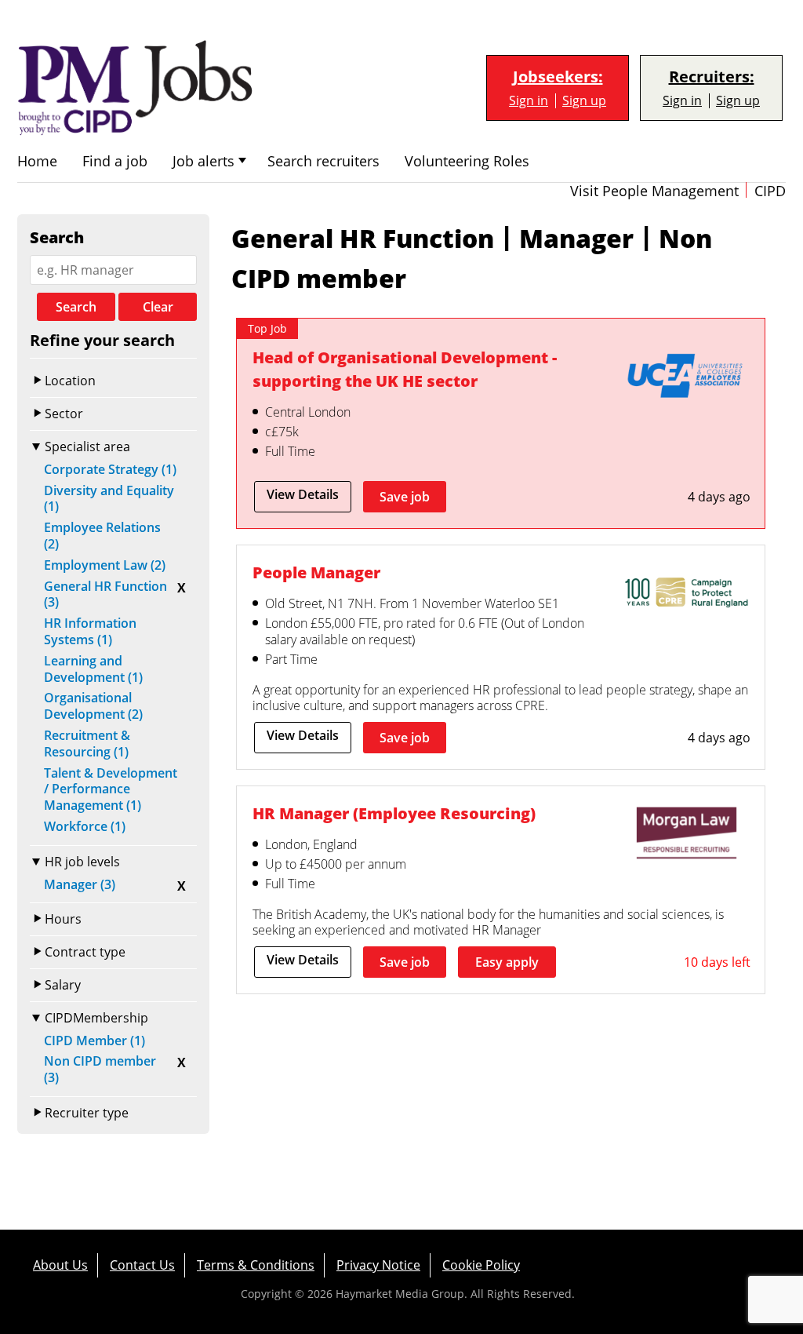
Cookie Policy (481, 1265)
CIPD (770, 191)
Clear (158, 306)
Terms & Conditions (255, 1265)
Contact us (142, 1265)
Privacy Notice (378, 1265)
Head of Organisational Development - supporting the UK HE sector (405, 369)
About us (60, 1265)
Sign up (584, 100)
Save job (405, 496)
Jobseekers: (558, 76)
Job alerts (203, 161)
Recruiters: (711, 76)
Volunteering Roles (467, 161)
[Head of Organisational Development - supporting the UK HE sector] (686, 379)
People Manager (316, 572)
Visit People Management (654, 191)
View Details (303, 494)
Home (37, 161)
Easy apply (507, 962)
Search (76, 306)
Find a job (114, 161)
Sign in (528, 100)
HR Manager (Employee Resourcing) (394, 813)
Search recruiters (323, 161)
